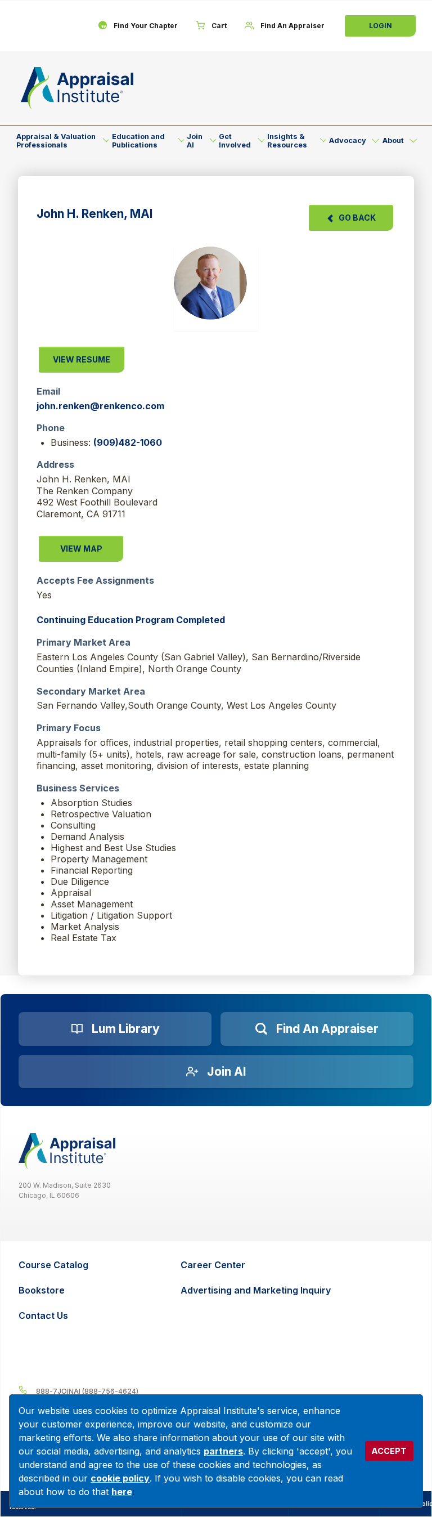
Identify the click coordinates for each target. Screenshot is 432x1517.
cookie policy (120, 1478)
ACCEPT (389, 1451)
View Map (81, 548)
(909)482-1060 (127, 442)
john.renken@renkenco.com (100, 405)
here (121, 1491)
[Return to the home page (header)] (77, 88)
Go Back (357, 217)
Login (380, 25)
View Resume (81, 359)
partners (223, 1451)
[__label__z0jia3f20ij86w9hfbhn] (67, 1151)
